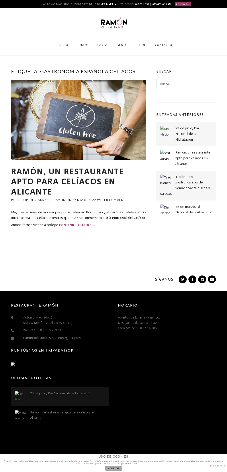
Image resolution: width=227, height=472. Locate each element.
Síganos (164, 279)
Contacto (163, 45)
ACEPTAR (113, 468)
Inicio (63, 45)
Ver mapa (107, 4)
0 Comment (115, 200)
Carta (102, 45)
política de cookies (84, 463)
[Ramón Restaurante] (113, 25)
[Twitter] (182, 279)
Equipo (83, 45)
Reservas (182, 4)
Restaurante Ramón (48, 200)
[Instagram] (201, 279)
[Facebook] (192, 279)
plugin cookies (217, 465)
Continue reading (77, 225)
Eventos (122, 45)
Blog (142, 45)
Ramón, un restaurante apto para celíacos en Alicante (67, 181)
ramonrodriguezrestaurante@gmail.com (52, 338)
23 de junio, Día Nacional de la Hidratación (187, 134)
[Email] (211, 279)
